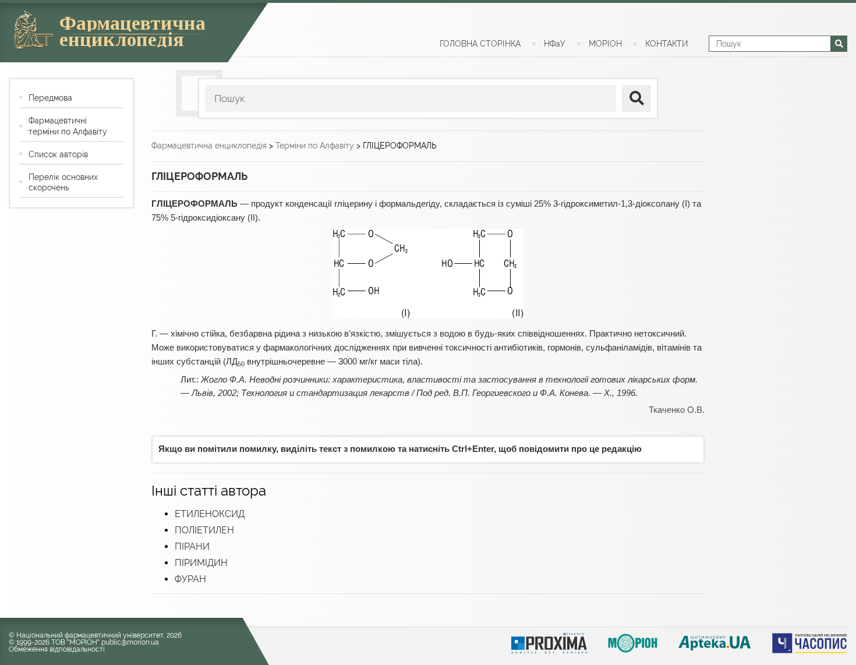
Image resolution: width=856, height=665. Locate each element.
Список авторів (58, 154)
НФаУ (554, 44)
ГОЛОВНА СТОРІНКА (480, 44)
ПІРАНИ (192, 546)
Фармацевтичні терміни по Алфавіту (68, 126)
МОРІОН (605, 44)
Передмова (50, 97)
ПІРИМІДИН (201, 562)
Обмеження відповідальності (57, 649)
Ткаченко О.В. (677, 410)
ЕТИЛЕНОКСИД (210, 513)
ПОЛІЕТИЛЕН (204, 530)
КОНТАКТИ (666, 44)
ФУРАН (190, 579)
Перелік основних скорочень (63, 182)
